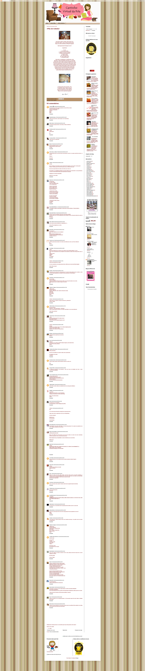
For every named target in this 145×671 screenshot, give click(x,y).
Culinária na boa (89, 248)
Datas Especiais (89, 170)
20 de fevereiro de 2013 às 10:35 (60, 384)
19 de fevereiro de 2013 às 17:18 (58, 270)
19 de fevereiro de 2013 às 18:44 (59, 315)
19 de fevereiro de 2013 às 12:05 (59, 106)
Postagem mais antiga (78, 630)
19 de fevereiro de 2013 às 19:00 (58, 324)
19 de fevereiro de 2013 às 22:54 (60, 367)
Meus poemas (89, 178)
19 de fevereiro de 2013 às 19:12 (58, 333)
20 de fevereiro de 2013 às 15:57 (58, 444)
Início (47, 23)
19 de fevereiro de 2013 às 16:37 (59, 240)
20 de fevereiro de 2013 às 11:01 (58, 390)
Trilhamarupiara (52, 384)
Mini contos (88, 179)
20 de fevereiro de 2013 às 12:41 (56, 401)
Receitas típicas (89, 185)
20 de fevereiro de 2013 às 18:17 (57, 473)
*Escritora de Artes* (90, 233)
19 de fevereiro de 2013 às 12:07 (61, 117)
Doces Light (89, 175)
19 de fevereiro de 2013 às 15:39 (59, 221)
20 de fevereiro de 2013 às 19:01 (59, 482)
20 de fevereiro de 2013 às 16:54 (59, 464)
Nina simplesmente (52, 424)
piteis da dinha (51, 587)
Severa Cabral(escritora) (53, 374)
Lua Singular (51, 248)
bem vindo (88, 162)
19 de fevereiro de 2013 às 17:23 (59, 277)
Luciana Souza (51, 315)
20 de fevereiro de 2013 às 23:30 (61, 495)
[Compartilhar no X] (61, 99)
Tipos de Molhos (89, 192)
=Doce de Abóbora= (94, 98)
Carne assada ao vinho (90, 249)
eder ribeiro (51, 482)
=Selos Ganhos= (61, 23)
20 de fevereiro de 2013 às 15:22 (62, 431)
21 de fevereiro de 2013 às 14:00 (60, 510)
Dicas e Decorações (90, 171)
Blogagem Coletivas (90, 163)
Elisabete (50, 333)
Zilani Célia (51, 444)
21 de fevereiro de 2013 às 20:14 (63, 536)
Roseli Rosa (51, 277)
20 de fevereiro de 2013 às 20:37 (60, 488)
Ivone (50, 473)
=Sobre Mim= (53, 23)
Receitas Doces (89, 183)
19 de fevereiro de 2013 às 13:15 (60, 129)
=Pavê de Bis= (93, 76)
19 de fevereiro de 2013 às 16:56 (59, 248)
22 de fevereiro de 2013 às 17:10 (59, 587)
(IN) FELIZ (88, 226)
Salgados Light (89, 187)
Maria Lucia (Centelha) (53, 431)
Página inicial (65, 630)
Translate (93, 30)
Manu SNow (51, 229)
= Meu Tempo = (93, 121)
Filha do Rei (51, 580)
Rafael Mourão (51, 551)
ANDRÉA (50, 390)
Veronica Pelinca (52, 367)
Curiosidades (89, 169)
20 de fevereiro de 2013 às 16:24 (59, 457)
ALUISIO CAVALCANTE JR (53, 536)
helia (50, 401)
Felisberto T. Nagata (52, 287)
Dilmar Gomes (51, 123)
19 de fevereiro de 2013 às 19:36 (56, 340)
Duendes (50, 270)
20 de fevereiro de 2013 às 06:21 (63, 374)
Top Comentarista (89, 193)
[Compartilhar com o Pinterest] (63, 99)
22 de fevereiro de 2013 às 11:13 (59, 580)
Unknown (50, 106)
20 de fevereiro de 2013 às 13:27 (58, 408)
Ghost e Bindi (51, 221)
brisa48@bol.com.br (52, 495)
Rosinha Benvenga (52, 117)
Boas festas (89, 164)
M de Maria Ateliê (52, 129)
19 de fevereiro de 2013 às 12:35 (59, 123)
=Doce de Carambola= (93, 144)
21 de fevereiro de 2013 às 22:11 (59, 551)
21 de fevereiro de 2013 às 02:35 (59, 504)
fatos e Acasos (89, 176)
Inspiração (88, 252)
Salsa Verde (51, 464)
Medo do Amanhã (94, 234)
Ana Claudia (51, 457)
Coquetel (88, 168)
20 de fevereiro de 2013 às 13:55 (61, 424)
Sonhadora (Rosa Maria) (53, 349)
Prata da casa (51, 240)
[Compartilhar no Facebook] (62, 99)
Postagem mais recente (51, 630)
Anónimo (50, 162)
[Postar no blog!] (60, 99)
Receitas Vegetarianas (90, 186)
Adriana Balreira (52, 510)
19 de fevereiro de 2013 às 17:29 (61, 287)
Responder (51, 134)
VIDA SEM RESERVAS (90, 259)
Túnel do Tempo (89, 194)
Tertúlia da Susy (52, 488)
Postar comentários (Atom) (54, 631)
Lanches (88, 177)
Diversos (88, 172)
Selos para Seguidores (90, 190)
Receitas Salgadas (53, 100)
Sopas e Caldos (89, 191)
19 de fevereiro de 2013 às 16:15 (59, 229)
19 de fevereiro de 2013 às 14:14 (58, 162)
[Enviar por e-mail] (59, 99)
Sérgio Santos (51, 504)
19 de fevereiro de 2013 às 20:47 (63, 349)
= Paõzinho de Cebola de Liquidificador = (94, 129)
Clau (50, 340)
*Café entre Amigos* (90, 241)
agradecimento (89, 161)
